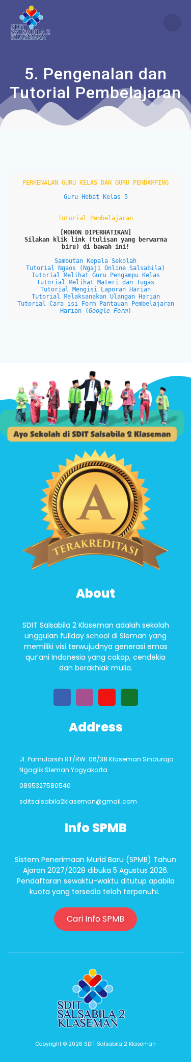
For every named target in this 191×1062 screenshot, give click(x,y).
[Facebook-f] (62, 697)
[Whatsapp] (129, 697)
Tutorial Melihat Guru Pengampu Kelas (96, 275)
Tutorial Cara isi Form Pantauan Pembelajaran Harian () (97, 307)
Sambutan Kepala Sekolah (95, 260)
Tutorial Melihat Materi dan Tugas (95, 282)
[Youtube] (107, 697)
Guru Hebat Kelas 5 (96, 196)
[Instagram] (84, 697)
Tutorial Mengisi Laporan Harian (95, 289)
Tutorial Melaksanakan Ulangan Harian (96, 296)
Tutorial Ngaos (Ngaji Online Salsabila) (95, 268)
